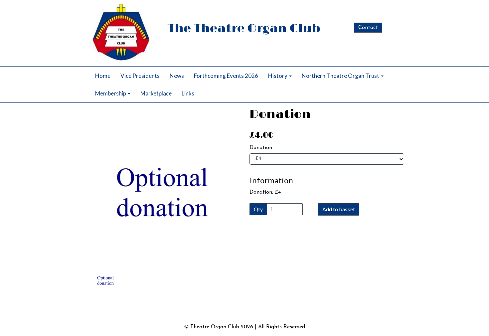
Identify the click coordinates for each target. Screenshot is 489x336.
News (177, 75)
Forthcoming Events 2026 (226, 75)
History (278, 75)
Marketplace (156, 93)
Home (102, 75)
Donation (260, 147)
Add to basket (338, 209)
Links (188, 93)
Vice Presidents (140, 75)
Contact (368, 27)
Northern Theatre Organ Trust (341, 75)
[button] (99, 219)
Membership (111, 93)
